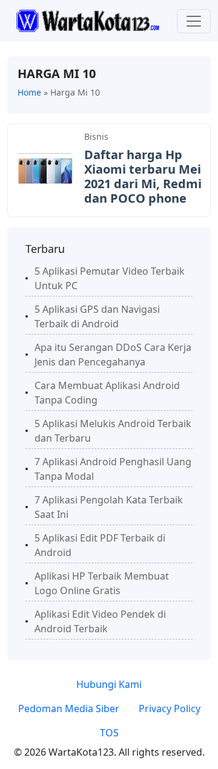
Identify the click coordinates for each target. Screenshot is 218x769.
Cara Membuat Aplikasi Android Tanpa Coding (107, 393)
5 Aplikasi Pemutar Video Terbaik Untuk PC (110, 278)
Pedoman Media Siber (68, 708)
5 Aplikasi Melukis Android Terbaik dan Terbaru (113, 431)
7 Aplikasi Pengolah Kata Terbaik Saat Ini (109, 507)
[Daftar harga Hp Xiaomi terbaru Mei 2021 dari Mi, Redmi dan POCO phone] (44, 169)
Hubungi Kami (109, 684)
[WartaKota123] (87, 20)
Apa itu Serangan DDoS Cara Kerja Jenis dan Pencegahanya (113, 354)
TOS (109, 732)
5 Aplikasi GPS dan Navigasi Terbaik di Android (97, 316)
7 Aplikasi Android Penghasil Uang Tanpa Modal (113, 469)
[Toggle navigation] (194, 21)
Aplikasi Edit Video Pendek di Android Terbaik (100, 621)
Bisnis (96, 136)
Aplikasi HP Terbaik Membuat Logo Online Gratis (102, 583)
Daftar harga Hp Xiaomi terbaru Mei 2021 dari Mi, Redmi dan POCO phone (143, 176)
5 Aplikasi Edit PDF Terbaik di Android (100, 545)
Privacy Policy (169, 708)
